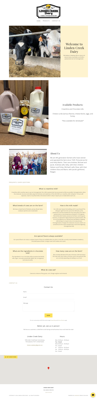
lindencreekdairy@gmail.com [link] (35, 345)
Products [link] (46, 20)
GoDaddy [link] (77, 395)
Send (48, 315)
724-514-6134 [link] (48, 392)
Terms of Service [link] (61, 320)
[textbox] (48, 292)
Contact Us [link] (56, 20)
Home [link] (39, 20)
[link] (48, 11)
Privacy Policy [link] (53, 320)
